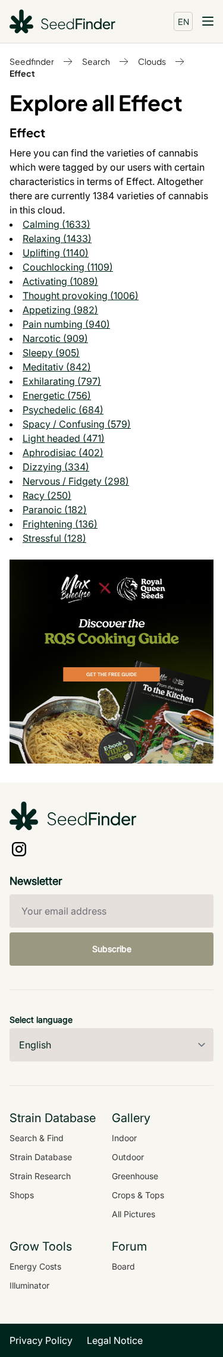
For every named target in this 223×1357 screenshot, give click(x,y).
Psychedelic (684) (63, 410)
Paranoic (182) (55, 510)
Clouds (152, 61)
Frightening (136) (60, 524)
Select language (41, 1019)
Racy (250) (47, 495)
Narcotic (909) (55, 338)
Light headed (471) (64, 438)
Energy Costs (35, 1266)
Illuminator (29, 1285)
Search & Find (37, 1138)
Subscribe (111, 949)
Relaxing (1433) (57, 238)
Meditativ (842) (57, 367)
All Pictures (133, 1214)
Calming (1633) (56, 224)
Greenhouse (135, 1176)
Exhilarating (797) (62, 381)
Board (123, 1266)
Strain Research (40, 1176)
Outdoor (128, 1157)
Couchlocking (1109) (68, 267)
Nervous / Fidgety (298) (76, 481)
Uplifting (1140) (56, 253)
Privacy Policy (41, 1340)
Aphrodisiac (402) (63, 452)
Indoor (124, 1138)
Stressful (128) (54, 538)
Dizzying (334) (56, 467)
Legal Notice (115, 1340)
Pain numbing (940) (66, 324)
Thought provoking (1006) (81, 295)
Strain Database (41, 1157)
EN (183, 21)
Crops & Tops (138, 1195)
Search (96, 61)
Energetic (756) (57, 395)
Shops (22, 1195)
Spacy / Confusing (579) (77, 424)
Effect (22, 73)
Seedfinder (32, 61)
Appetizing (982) (60, 310)
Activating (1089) (60, 281)
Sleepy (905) (51, 353)
